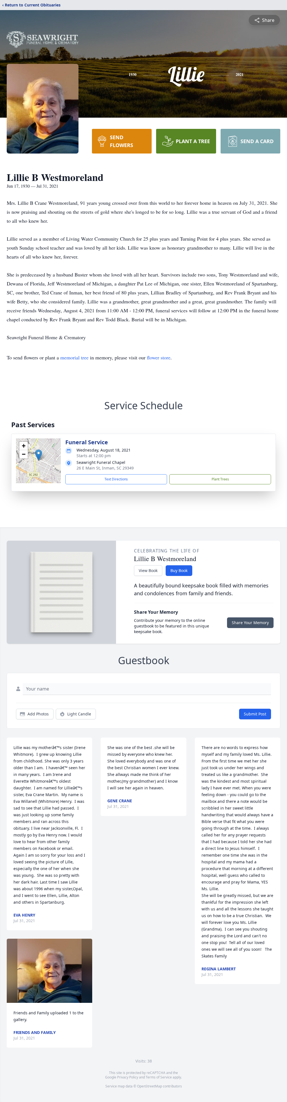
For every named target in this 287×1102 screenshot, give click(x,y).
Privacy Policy (127, 1077)
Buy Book (179, 570)
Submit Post (255, 714)
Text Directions (116, 479)
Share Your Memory (250, 622)
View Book (148, 570)
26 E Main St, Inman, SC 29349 (105, 468)
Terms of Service (159, 1077)
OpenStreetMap (149, 1086)
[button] (38, 455)
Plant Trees (220, 479)
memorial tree (74, 357)
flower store (158, 357)
